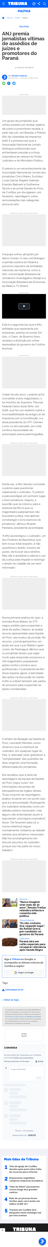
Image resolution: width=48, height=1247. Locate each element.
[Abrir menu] (3, 3)
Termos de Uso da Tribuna (14, 1016)
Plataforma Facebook (34, 1016)
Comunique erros (14, 989)
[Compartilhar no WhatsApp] (3, 83)
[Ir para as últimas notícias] (34, 4)
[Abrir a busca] (44, 3)
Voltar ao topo (11, 1000)
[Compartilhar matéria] (39, 4)
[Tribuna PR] (24, 1229)
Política (24, 11)
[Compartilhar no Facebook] (8, 83)
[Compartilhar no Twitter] (14, 83)
